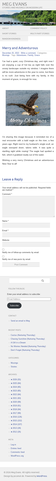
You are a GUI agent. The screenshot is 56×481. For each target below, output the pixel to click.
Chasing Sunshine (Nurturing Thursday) (28, 339)
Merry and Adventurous (20, 48)
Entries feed (16, 448)
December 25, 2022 (10, 53)
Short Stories (9, 34)
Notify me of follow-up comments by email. (20, 252)
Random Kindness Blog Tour (11, 41)
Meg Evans (14, 4)
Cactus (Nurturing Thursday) (23, 335)
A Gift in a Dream (18, 342)
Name (5, 221)
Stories (14, 367)
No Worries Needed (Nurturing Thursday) (28, 346)
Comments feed (17, 452)
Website (5, 240)
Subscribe (14, 305)
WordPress (42, 476)
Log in (13, 445)
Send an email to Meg (20, 321)
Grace (37, 55)
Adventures (21, 55)
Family (30, 55)
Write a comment (28, 53)
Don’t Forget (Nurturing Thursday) (25, 350)
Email (5, 230)
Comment (7, 194)
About (5, 28)
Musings (6, 55)
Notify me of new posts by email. (16, 259)
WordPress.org (17, 456)
